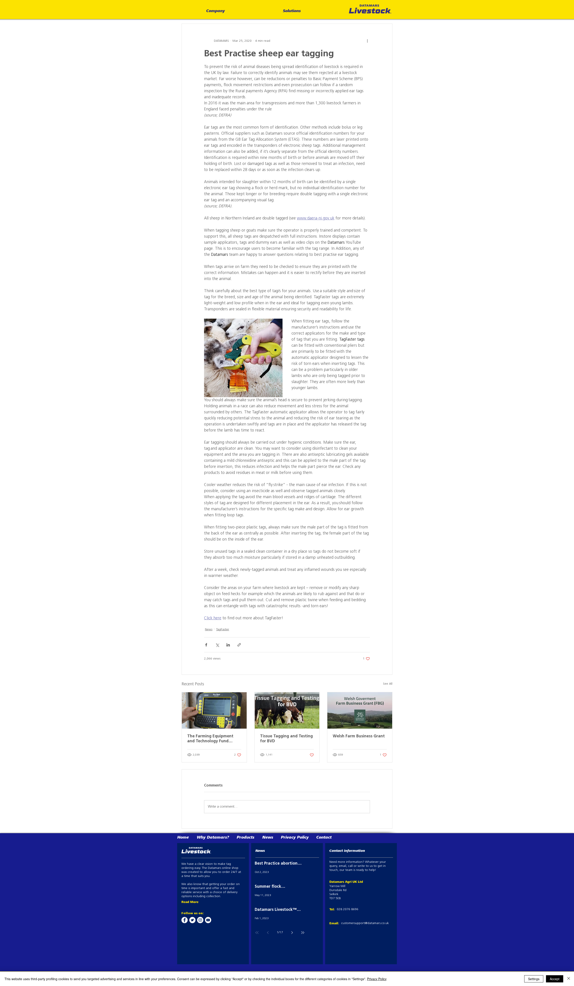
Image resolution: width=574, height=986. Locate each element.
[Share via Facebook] (206, 645)
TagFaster (222, 629)
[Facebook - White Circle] (184, 920)
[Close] (568, 978)
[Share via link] (239, 645)
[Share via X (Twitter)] (217, 645)
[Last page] (303, 933)
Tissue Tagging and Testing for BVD (286, 738)
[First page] (257, 933)
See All (387, 684)
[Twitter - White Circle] (192, 920)
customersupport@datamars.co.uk (365, 923)
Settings (533, 979)
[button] (215, 11)
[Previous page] (268, 933)
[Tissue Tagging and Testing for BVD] (287, 710)
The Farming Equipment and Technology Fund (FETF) (210, 739)
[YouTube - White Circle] (208, 920)
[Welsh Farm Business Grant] (359, 710)
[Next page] (292, 933)
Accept (554, 979)
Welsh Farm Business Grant (359, 736)
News (208, 629)
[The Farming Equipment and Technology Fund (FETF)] (214, 710)
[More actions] (367, 41)
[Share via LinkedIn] (228, 645)
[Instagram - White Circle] (200, 920)
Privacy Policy (377, 979)
